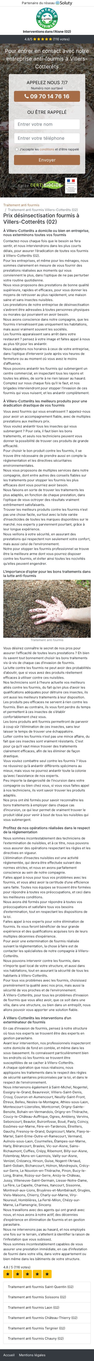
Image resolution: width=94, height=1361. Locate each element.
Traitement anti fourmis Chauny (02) (36, 1338)
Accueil (9, 1355)
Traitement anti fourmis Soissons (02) (37, 1297)
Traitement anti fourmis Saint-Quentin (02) (40, 1287)
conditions (47, 149)
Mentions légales (32, 1355)
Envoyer (47, 160)
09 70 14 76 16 (49, 96)
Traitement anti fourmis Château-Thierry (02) (42, 1318)
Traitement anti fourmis (21, 205)
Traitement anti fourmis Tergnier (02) (36, 1328)
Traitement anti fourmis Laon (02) (33, 1307)
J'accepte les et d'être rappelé (49, 149)
